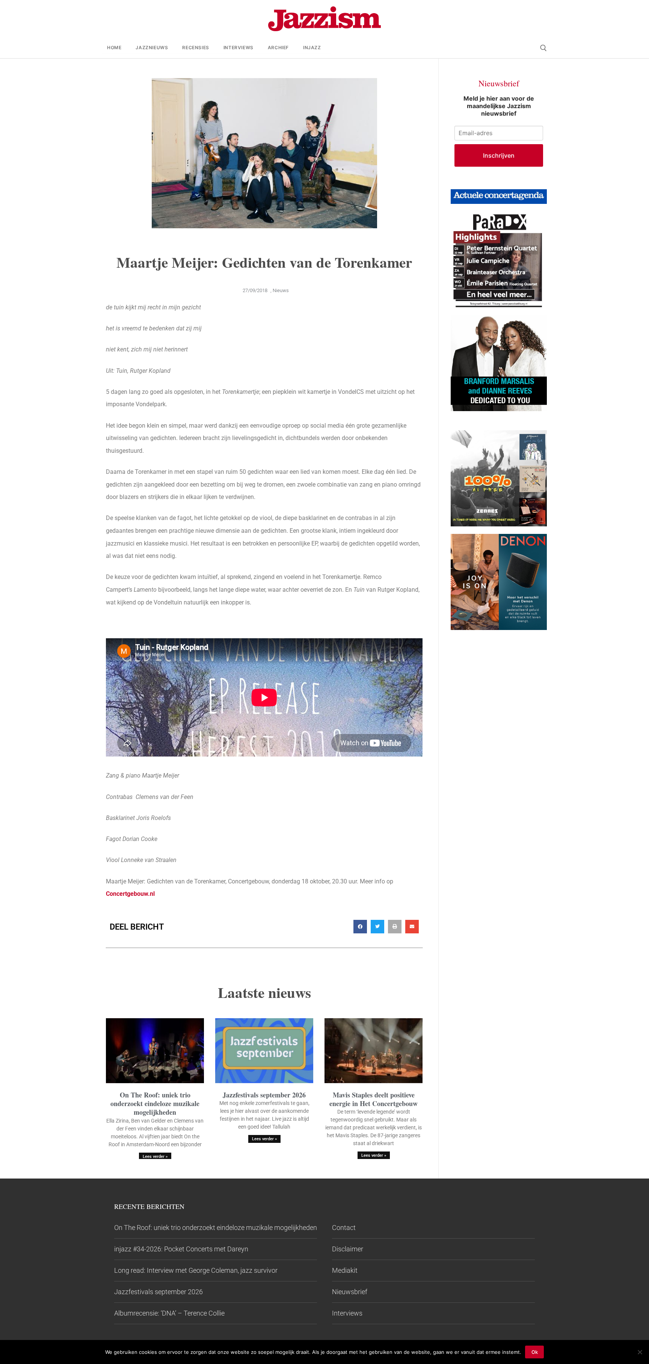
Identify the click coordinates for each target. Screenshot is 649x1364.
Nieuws (281, 290)
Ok (534, 1352)
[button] (360, 926)
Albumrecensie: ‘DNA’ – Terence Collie (169, 1313)
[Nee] (639, 1352)
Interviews (347, 1313)
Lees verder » (155, 1156)
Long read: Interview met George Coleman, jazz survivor (196, 1270)
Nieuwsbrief (349, 1292)
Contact (344, 1227)
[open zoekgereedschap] (543, 48)
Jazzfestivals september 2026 (264, 1095)
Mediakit (345, 1270)
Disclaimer (347, 1249)
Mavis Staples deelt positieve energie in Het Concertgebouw (373, 1099)
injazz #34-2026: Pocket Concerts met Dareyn (181, 1249)
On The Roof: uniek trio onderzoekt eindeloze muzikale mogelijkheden (154, 1103)
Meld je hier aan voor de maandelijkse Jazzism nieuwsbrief (498, 106)
